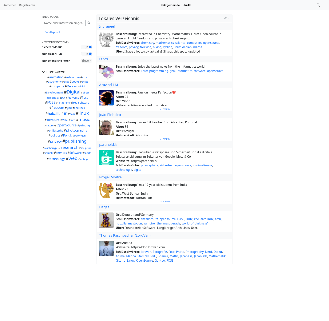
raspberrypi (50, 148)
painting (84, 125)
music (84, 119)
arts (84, 77)
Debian (72, 86)
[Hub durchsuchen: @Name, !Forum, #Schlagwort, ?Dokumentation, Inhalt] (318, 5)
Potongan (80, 135)
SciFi (153, 256)
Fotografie (64, 102)
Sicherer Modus (52, 47)
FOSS (51, 102)
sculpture (86, 148)
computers (194, 43)
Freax (103, 59)
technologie (124, 170)
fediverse (73, 97)
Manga (131, 256)
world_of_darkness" (195, 223)
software (200, 71)
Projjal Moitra (110, 177)
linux (83, 113)
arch (218, 219)
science (180, 43)
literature (53, 120)
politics (55, 135)
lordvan (146, 252)
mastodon (135, 223)
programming (158, 71)
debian (187, 47)
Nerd (208, 252)
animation (56, 77)
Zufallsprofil (52, 32)
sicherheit (167, 165)
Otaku (217, 252)
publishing (76, 141)
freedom (57, 107)
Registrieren (27, 5)
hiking (157, 47)
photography (76, 130)
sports (87, 153)
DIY (63, 97)
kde (196, 219)
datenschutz (149, 219)
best (66, 81)
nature (50, 125)
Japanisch (200, 256)
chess (85, 81)
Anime (120, 256)
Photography (195, 252)
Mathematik (217, 256)
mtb (72, 120)
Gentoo (160, 261)
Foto (171, 252)
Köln (72, 114)
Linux (131, 261)
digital (138, 170)
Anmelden (10, 5)
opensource (211, 43)
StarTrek (143, 256)
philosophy (56, 130)
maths (197, 47)
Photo (180, 252)
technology (57, 159)
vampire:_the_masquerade (162, 223)
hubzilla (54, 113)
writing (84, 159)
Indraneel (107, 26)
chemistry (147, 43)
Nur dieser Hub (52, 54)
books (75, 82)
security (49, 153)
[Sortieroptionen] (226, 18)
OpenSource (67, 125)
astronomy (54, 81)
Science (163, 256)
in (65, 113)
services (61, 153)
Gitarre (120, 261)
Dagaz (104, 207)
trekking (145, 47)
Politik (67, 135)
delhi (82, 86)
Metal (65, 120)
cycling (167, 47)
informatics (184, 71)
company (57, 86)
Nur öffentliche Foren (56, 60)
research (69, 147)
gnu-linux (79, 107)
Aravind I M (108, 84)
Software (75, 153)
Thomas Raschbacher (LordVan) (124, 235)
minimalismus (202, 165)
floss (85, 98)
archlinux (206, 219)
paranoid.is (108, 144)
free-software (80, 102)
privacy (56, 141)
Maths (174, 256)
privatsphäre (149, 165)
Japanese (186, 256)
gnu (69, 107)
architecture (73, 77)
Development (54, 92)
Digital (73, 92)
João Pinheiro (110, 114)
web (73, 158)
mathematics (165, 43)
